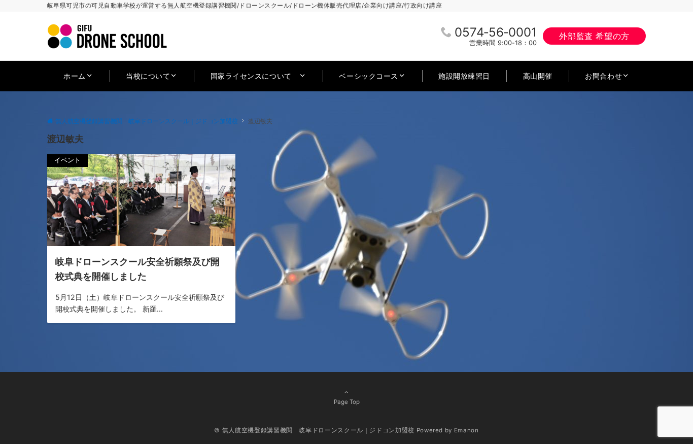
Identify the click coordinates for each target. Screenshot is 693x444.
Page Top (347, 401)
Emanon (466, 430)
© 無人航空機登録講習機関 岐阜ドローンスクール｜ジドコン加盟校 (314, 430)
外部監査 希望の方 (594, 36)
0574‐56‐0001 (496, 32)
